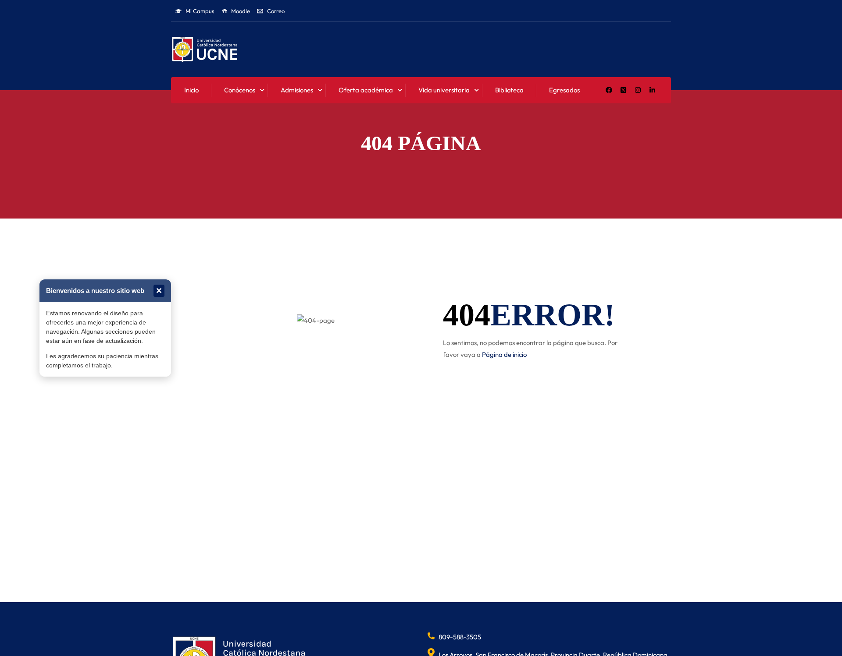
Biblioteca (509, 90)
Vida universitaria (444, 90)
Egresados (564, 90)
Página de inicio (504, 354)
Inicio (191, 90)
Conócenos (239, 90)
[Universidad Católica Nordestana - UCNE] (204, 50)
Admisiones (297, 90)
